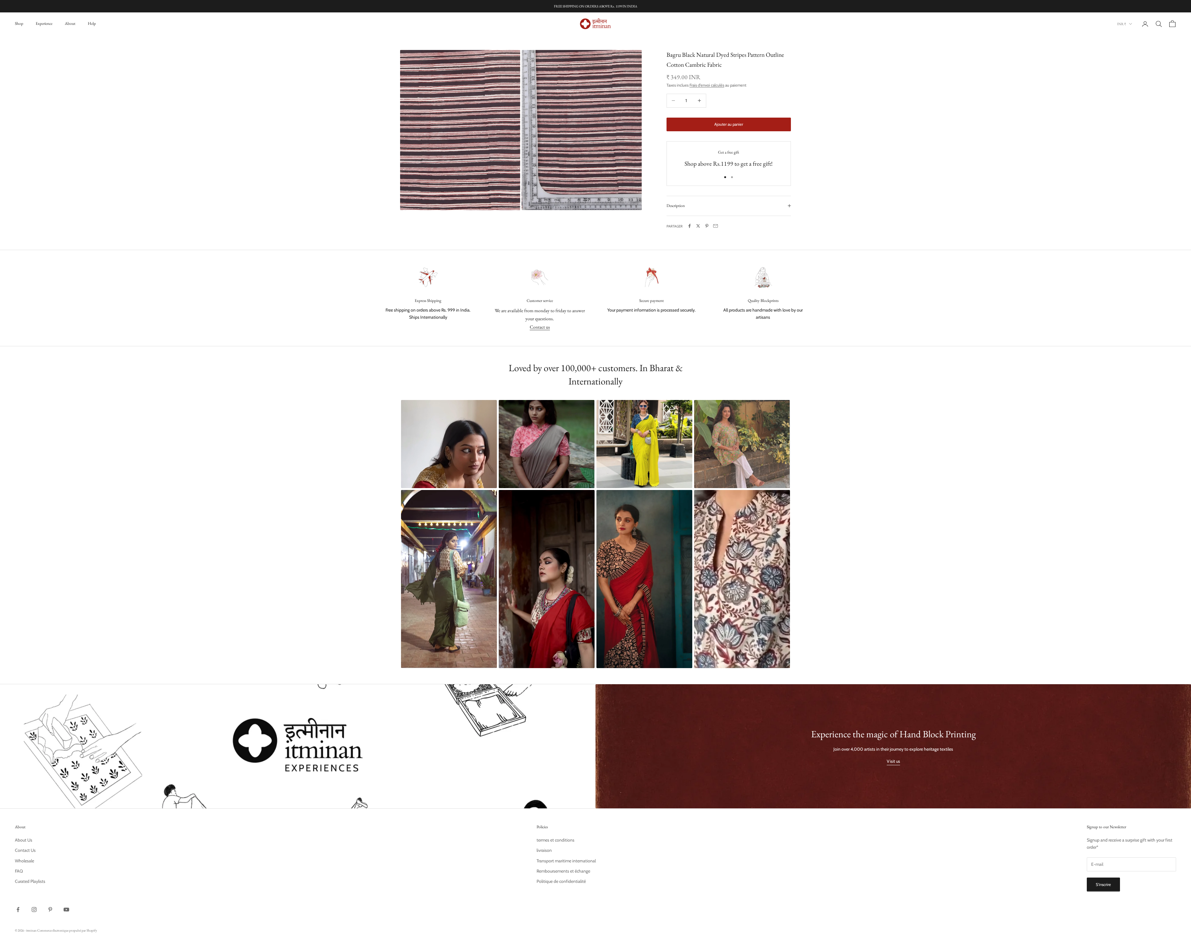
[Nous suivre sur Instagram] (34, 909)
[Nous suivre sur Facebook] (18, 909)
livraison (544, 850)
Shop (19, 23)
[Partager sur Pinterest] (706, 225)
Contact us (540, 327)
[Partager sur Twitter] (698, 225)
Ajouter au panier (728, 124)
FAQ (19, 871)
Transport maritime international (566, 861)
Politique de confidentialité (561, 881)
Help (92, 23)
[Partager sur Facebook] (689, 225)
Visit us (893, 761)
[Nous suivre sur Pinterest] (50, 909)
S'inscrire (1103, 884)
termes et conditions (555, 840)
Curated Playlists (30, 881)
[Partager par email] (715, 225)
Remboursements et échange (563, 871)
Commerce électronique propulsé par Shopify (67, 930)
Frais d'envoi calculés (706, 85)
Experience (44, 23)
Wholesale (24, 861)
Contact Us (25, 850)
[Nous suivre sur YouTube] (66, 909)
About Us (23, 840)
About (70, 23)
